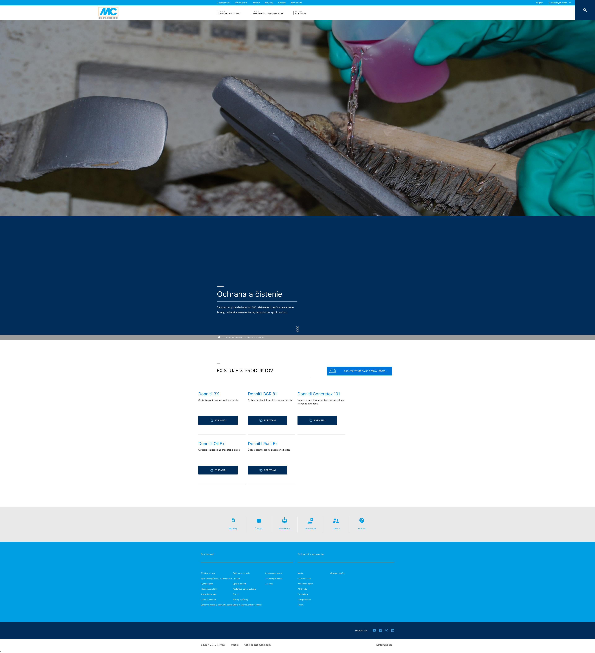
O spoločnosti (223, 2)
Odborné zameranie (311, 554)
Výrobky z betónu (337, 573)
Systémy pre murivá (273, 573)
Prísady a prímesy (240, 599)
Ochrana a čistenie (256, 337)
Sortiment (207, 554)
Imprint (234, 645)
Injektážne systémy (209, 589)
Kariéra (256, 2)
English (539, 2)
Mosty (300, 573)
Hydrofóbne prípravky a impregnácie (216, 578)
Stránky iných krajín (558, 2)
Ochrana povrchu (208, 599)
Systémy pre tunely (273, 578)
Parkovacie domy (305, 583)
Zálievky (269, 583)
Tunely (300, 605)
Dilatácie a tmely (208, 573)
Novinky (269, 2)
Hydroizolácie (207, 583)
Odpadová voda (304, 578)
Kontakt (282, 2)
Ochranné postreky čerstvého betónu (217, 605)
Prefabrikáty (303, 594)
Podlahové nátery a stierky (244, 589)
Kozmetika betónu (234, 337)
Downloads (296, 2)
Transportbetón (304, 599)
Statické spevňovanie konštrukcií (247, 605)
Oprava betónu (239, 583)
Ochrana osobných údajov (257, 645)
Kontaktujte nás (384, 645)
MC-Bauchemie (108, 13)
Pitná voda (302, 589)
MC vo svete (241, 2)
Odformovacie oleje (241, 573)
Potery (236, 594)
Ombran (236, 578)
